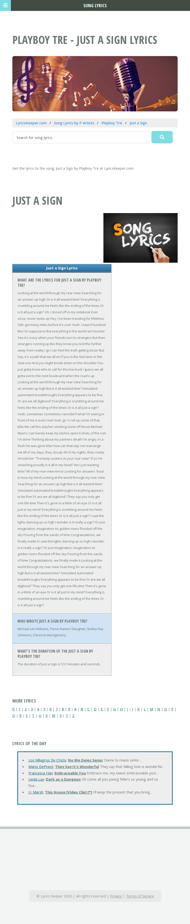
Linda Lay (36, 779)
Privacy (116, 895)
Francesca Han (40, 772)
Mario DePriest (40, 766)
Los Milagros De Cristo (47, 760)
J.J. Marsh (35, 792)
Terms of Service (140, 895)
